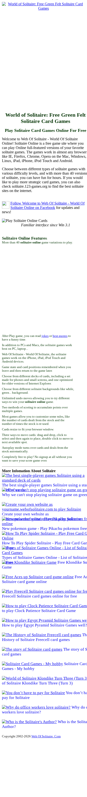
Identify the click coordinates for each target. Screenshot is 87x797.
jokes (45, 336)
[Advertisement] (43, 59)
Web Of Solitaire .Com (46, 736)
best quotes (60, 336)
